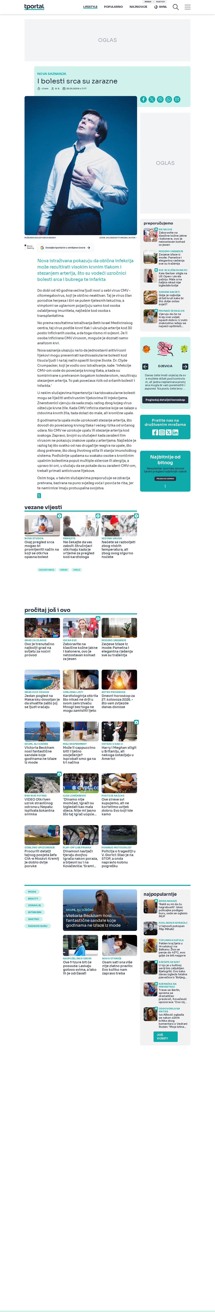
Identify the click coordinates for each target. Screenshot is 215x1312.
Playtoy (160, 2)
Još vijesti (162, 1036)
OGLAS (107, 40)
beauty (33, 898)
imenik (148, 2)
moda (32, 891)
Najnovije (138, 7)
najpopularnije (160, 894)
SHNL (163, 7)
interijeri (34, 912)
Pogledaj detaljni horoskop (165, 400)
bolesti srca (46, 570)
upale (76, 570)
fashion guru (37, 926)
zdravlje (34, 905)
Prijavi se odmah (165, 479)
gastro (33, 919)
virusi (63, 570)
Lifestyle (90, 7)
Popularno (113, 7)
